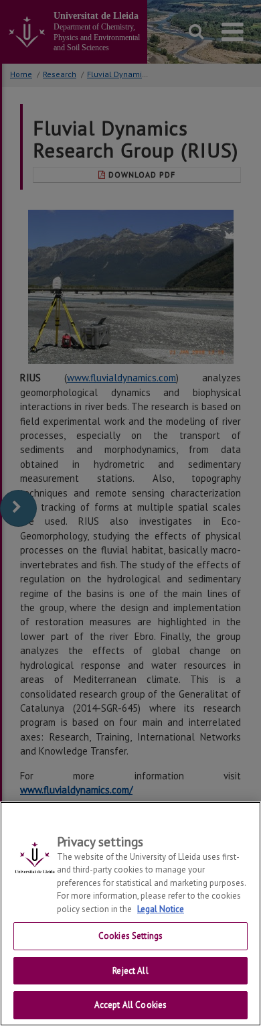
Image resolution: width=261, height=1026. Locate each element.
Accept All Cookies (130, 1005)
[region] (130, 913)
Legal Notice (160, 909)
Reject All (130, 970)
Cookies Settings (130, 936)
